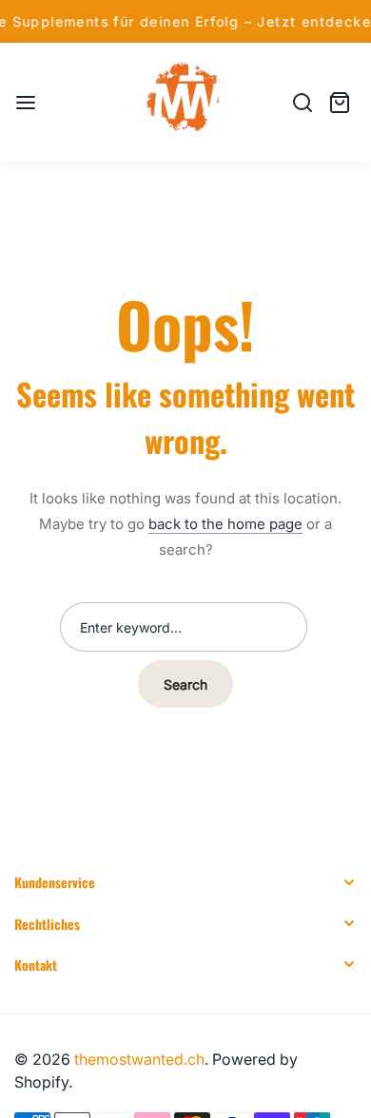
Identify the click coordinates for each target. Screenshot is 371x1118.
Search (185, 684)
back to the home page (225, 524)
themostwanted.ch (139, 1059)
